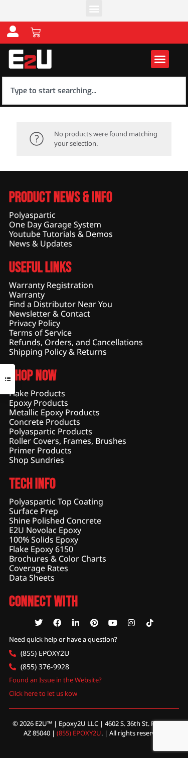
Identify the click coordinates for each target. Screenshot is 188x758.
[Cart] (36, 33)
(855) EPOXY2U (79, 732)
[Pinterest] (94, 623)
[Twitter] (39, 623)
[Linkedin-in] (76, 623)
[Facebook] (57, 623)
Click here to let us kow (43, 693)
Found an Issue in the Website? (55, 679)
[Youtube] (113, 623)
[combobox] (94, 91)
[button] (94, 8)
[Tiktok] (150, 623)
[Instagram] (131, 623)
